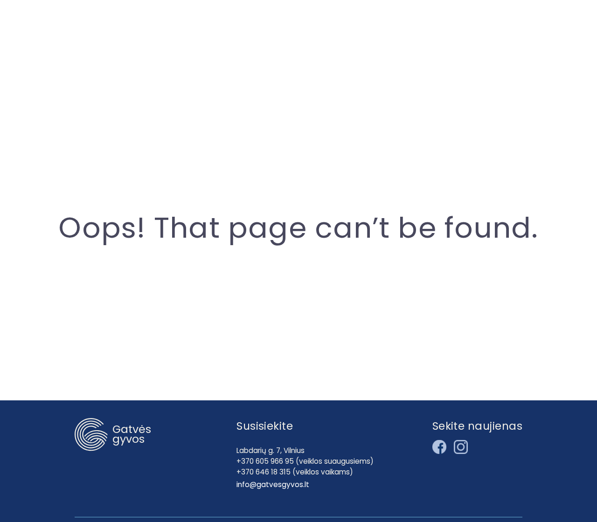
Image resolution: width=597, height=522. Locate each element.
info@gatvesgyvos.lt (272, 484)
